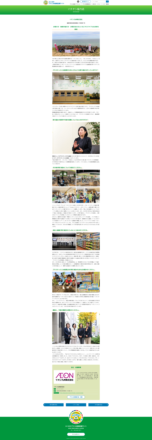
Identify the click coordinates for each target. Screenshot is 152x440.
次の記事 (98, 404)
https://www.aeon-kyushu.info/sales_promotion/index (71, 393)
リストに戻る (76, 404)
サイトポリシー (76, 434)
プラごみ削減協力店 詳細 (76, 397)
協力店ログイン (85, 1)
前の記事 (53, 404)
